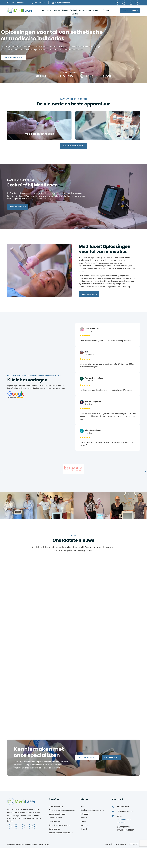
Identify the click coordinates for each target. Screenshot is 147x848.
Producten (45, 10)
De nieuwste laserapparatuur (92, 810)
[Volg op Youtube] (138, 3)
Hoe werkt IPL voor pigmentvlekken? (33, 595)
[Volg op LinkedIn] (131, 3)
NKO (107, 134)
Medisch (83, 817)
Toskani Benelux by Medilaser (61, 832)
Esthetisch (84, 814)
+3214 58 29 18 (39, 3)
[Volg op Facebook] (118, 3)
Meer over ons (88, 294)
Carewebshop (85, 10)
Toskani (73, 10)
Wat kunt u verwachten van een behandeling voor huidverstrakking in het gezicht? (63, 653)
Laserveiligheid (55, 821)
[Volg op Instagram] (124, 3)
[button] (1, 471)
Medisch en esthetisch (39, 134)
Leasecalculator (55, 817)
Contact (75, 14)
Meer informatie (12, 57)
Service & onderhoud (73, 146)
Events (65, 10)
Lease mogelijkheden (57, 814)
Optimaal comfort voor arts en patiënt (34, 710)
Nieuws (57, 10)
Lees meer (13, 606)
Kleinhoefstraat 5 (124, 819)
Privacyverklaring (56, 806)
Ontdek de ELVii (17, 206)
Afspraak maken (129, 11)
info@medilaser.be (62, 3)
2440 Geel (121, 822)
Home (82, 806)
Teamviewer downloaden (59, 825)
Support (106, 10)
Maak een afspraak (87, 757)
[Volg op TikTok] (34, 826)
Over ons (97, 10)
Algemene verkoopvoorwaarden (62, 810)
